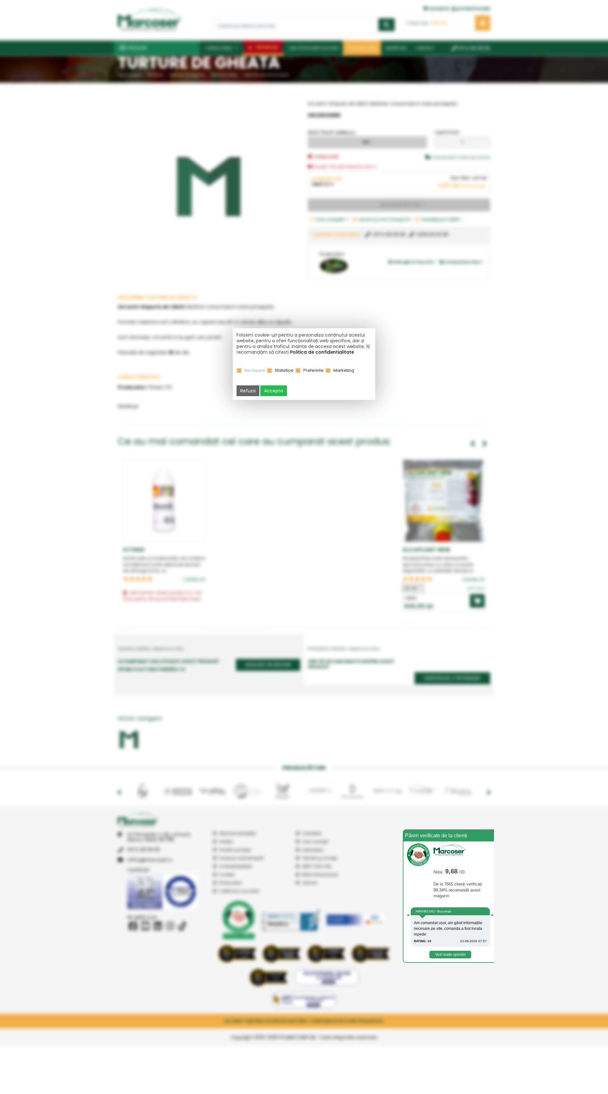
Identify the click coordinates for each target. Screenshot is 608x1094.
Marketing (343, 370)
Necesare (254, 370)
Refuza (248, 391)
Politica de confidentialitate (322, 352)
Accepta (273, 391)
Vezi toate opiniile (450, 954)
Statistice (284, 370)
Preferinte (313, 370)
